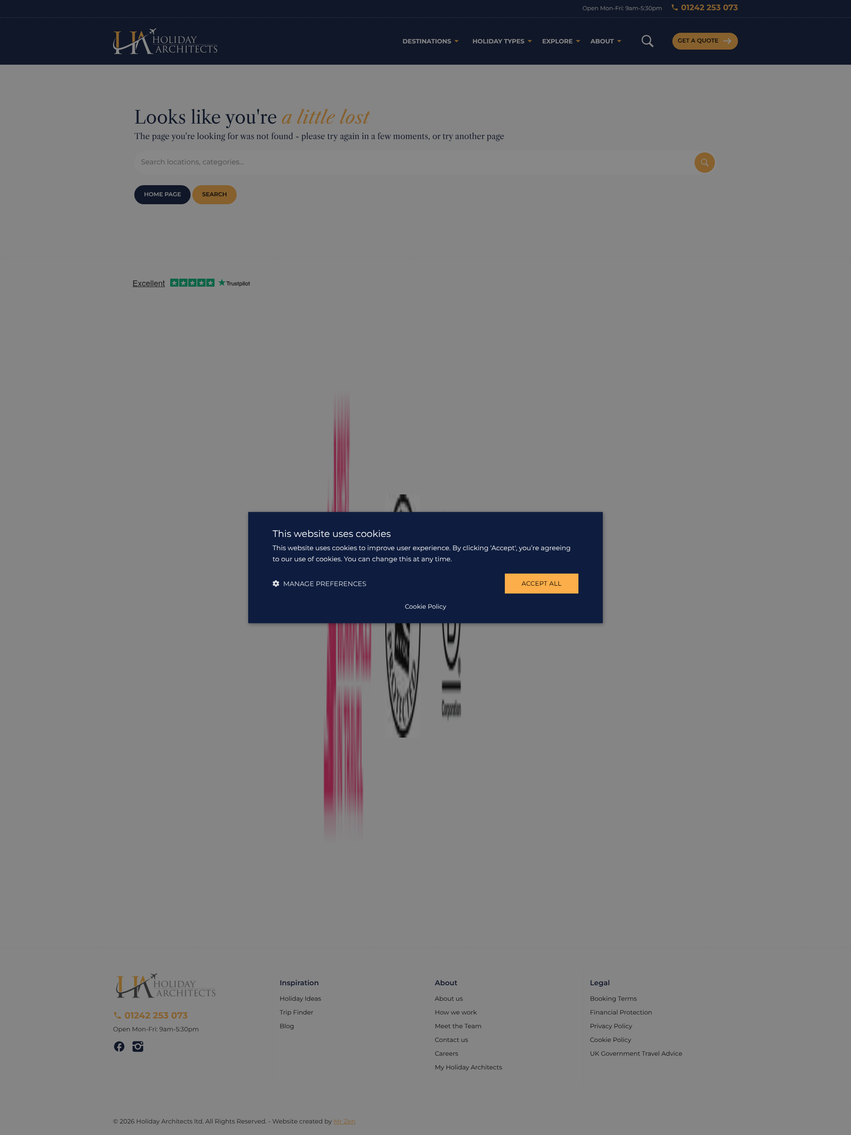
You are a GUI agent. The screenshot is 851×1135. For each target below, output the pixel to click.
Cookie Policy (425, 606)
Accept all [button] (542, 583)
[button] (319, 583)
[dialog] (425, 567)
